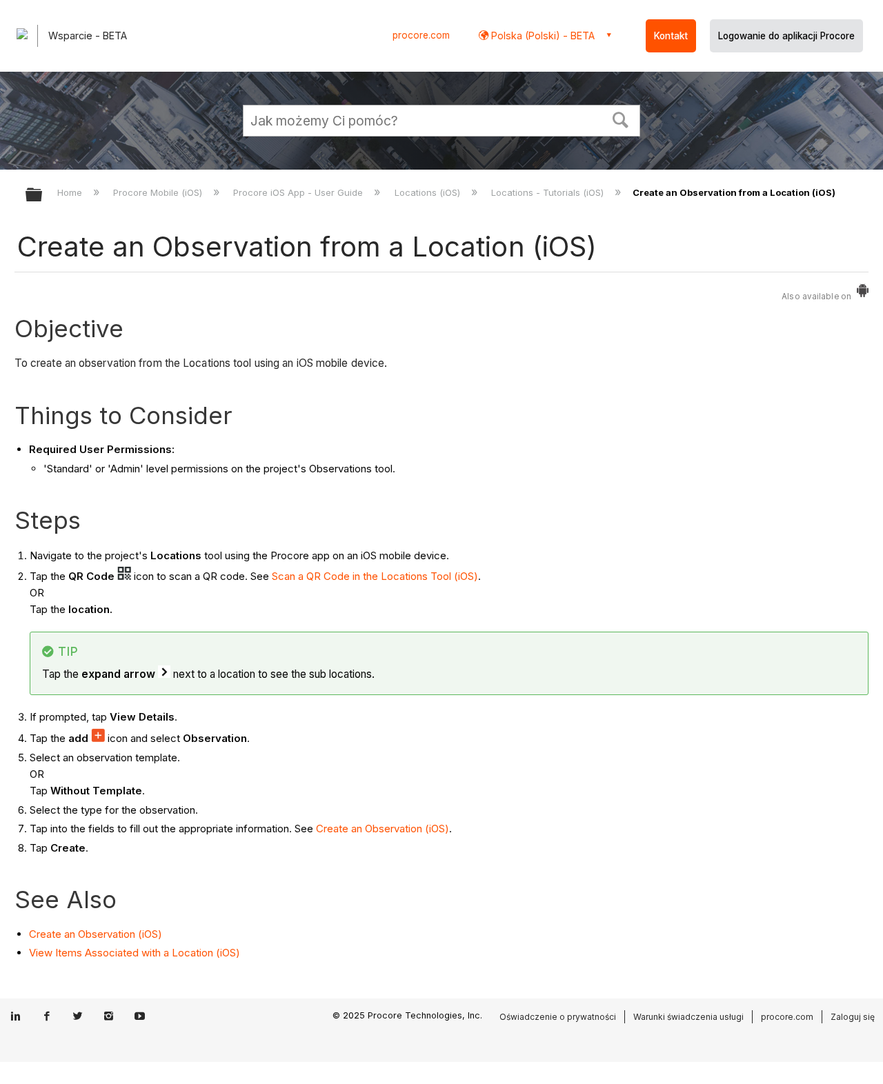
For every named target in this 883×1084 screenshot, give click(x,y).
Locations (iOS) (428, 192)
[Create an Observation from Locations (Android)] (863, 293)
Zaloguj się (853, 1017)
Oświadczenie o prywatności (557, 1017)
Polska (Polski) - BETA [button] (541, 35)
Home (71, 192)
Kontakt (671, 35)
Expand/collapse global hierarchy (42, 195)
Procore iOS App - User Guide (299, 192)
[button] (621, 118)
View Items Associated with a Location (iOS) (134, 952)
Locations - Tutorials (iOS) (548, 192)
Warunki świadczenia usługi (688, 1017)
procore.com (421, 35)
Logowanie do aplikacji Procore (786, 35)
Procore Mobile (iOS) (159, 192)
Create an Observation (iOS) (382, 828)
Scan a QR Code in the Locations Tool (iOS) (375, 576)
